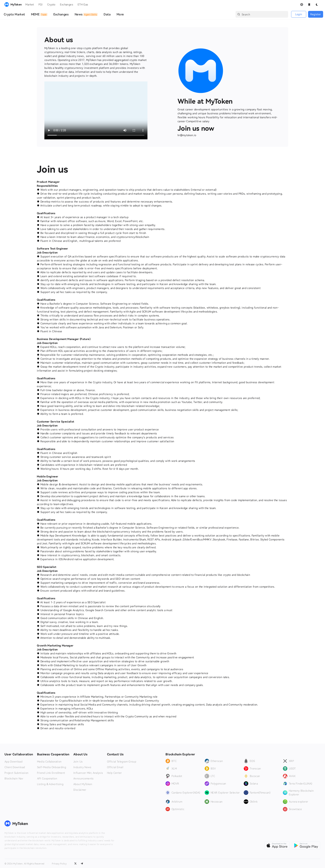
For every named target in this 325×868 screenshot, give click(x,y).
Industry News (82, 767)
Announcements (83, 778)
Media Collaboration (49, 761)
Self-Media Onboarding (51, 767)
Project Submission (16, 773)
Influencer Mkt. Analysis (88, 773)
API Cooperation (47, 778)
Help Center (114, 773)
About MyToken (82, 784)
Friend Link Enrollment (51, 773)
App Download (13, 761)
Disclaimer (79, 789)
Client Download (15, 767)
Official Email (115, 767)
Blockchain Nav (14, 778)
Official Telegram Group (121, 761)
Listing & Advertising (50, 784)
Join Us (78, 761)
